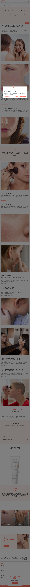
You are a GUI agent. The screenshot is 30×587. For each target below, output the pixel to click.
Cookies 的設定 (7, 96)
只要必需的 (17, 96)
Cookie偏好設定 (11, 94)
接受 (22, 96)
